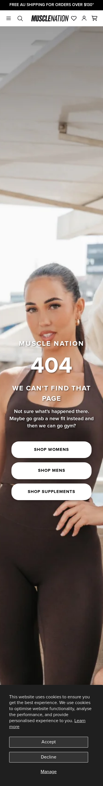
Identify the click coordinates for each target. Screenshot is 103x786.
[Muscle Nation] (50, 18)
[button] (94, 18)
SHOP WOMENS (51, 449)
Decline (48, 757)
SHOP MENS (51, 470)
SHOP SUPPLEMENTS (51, 492)
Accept (48, 742)
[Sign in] (84, 18)
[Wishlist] (74, 18)
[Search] (20, 18)
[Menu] (8, 18)
